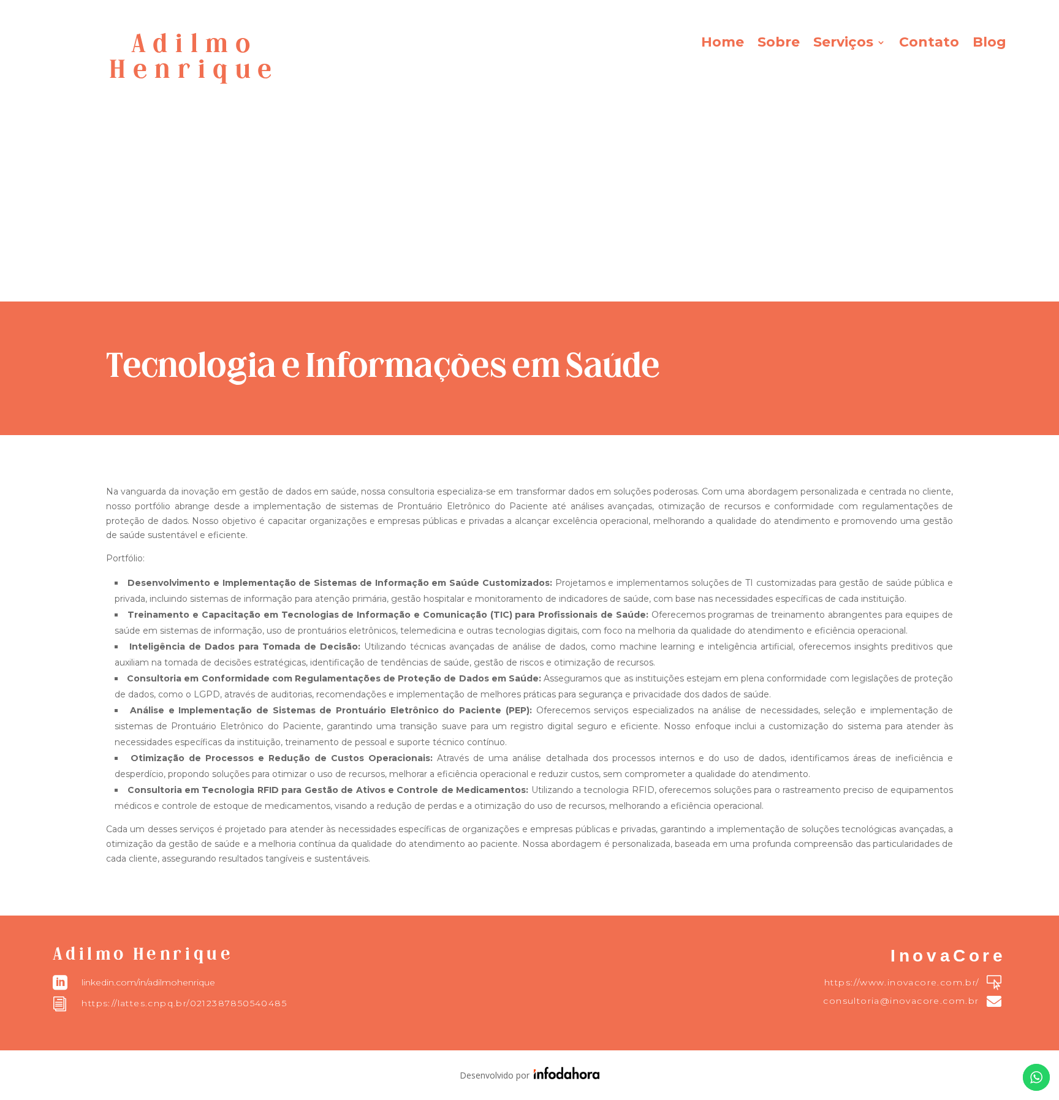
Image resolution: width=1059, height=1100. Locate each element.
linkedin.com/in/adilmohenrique (148, 982)
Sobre (778, 44)
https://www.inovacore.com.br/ (901, 982)
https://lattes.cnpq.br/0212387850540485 (184, 1003)
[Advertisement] (529, 209)
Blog (989, 44)
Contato (929, 44)
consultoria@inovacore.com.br (901, 1000)
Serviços (843, 44)
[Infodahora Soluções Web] (564, 1076)
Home (722, 44)
